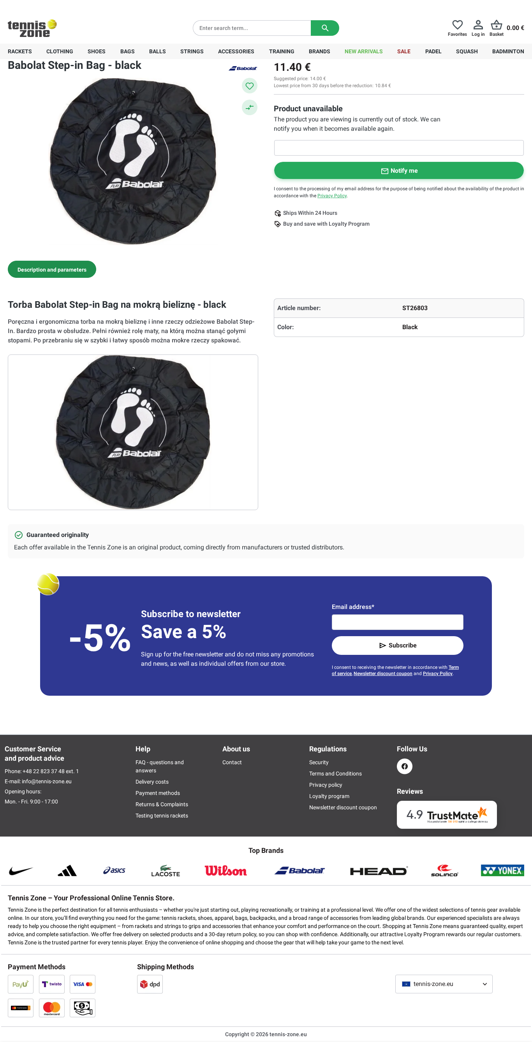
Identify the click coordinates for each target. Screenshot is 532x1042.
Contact (232, 762)
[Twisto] (52, 984)
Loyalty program (329, 796)
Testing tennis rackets (162, 815)
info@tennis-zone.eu (47, 781)
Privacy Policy (332, 195)
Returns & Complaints (162, 804)
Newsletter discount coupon (383, 673)
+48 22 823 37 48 (51, 6)
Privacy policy (325, 785)
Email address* (353, 606)
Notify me (404, 170)
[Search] (325, 28)
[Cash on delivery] (82, 1007)
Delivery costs (152, 782)
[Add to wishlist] (249, 85)
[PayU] (20, 984)
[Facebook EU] (404, 766)
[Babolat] (242, 68)
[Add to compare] (249, 107)
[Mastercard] (52, 1007)
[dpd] (150, 984)
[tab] (52, 269)
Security (319, 762)
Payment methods (158, 793)
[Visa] (82, 984)
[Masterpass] (20, 1007)
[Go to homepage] (32, 28)
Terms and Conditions (335, 773)
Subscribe (403, 645)
